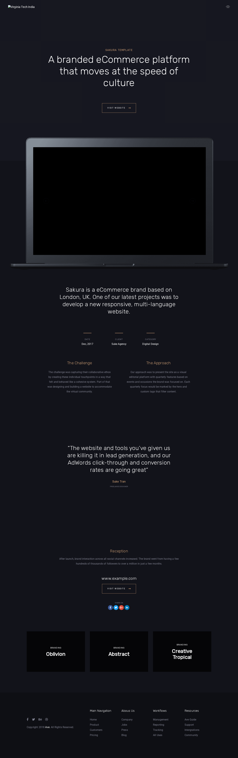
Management (161, 719)
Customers (96, 729)
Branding (56, 648)
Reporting (158, 724)
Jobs (124, 724)
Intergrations (192, 729)
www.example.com (119, 578)
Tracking (158, 729)
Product (94, 724)
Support (189, 724)
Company (127, 719)
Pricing (94, 735)
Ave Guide (190, 719)
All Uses (157, 735)
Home (93, 719)
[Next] (192, 201)
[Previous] (46, 201)
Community (191, 735)
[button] (228, 7)
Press (124, 729)
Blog (124, 735)
